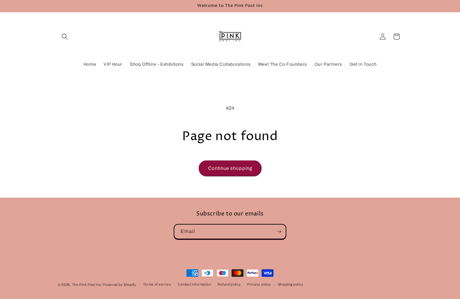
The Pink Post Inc (87, 284)
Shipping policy (291, 284)
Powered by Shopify (119, 284)
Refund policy (229, 284)
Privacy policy (259, 284)
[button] (65, 36)
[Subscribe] (279, 231)
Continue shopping (230, 168)
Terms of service (157, 284)
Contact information (194, 284)
